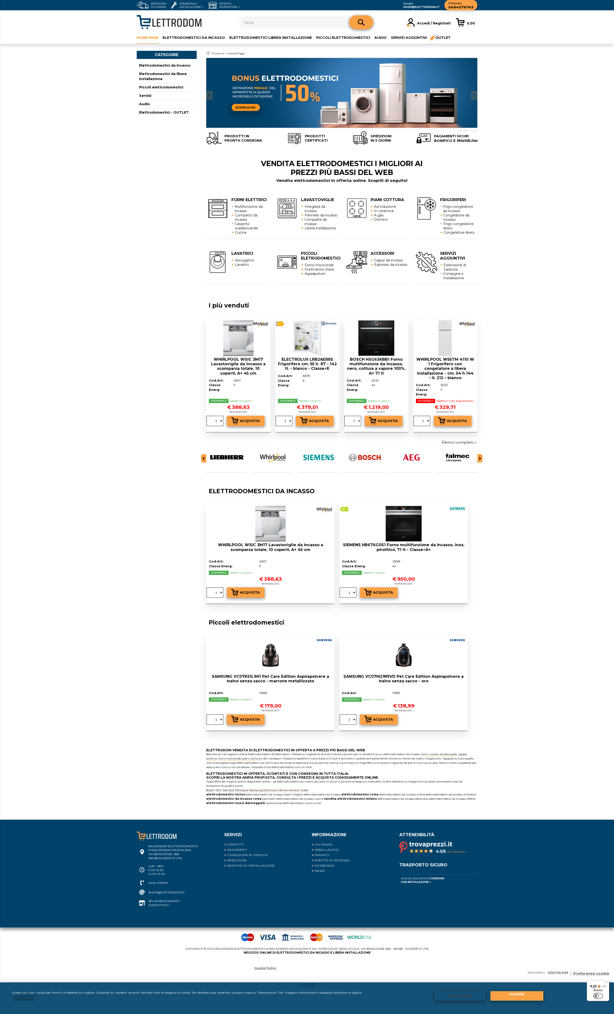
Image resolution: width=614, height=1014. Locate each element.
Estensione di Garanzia (454, 267)
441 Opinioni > (457, 851)
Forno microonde (319, 265)
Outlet (443, 37)
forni (424, 754)
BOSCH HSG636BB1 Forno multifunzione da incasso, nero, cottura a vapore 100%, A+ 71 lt (376, 366)
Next (474, 95)
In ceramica (384, 211)
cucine (433, 754)
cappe (462, 754)
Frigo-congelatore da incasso (458, 208)
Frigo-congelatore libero (458, 226)
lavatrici (211, 758)
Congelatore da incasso (456, 217)
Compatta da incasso (316, 221)
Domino (381, 219)
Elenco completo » (459, 442)
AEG (218, 790)
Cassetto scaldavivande (246, 226)
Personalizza (460, 996)
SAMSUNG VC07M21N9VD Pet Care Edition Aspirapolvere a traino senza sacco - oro (403, 678)
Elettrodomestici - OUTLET (164, 112)
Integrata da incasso (315, 208)
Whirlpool (241, 790)
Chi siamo (324, 844)
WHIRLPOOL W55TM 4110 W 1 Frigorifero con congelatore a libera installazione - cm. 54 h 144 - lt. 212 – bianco (445, 368)
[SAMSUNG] (324, 640)
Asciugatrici (244, 260)
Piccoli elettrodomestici (343, 37)
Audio (380, 37)
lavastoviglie (448, 754)
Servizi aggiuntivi (409, 37)
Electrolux (270, 790)
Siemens (228, 790)
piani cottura (251, 758)
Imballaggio (327, 850)
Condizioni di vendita (247, 855)
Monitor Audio (298, 790)
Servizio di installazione (251, 865)
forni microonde (230, 758)
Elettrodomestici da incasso (194, 37)
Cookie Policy (25, 996)
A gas (379, 215)
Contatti (235, 844)
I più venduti (229, 305)
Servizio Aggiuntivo (422, 880)
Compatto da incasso (246, 217)
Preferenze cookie (591, 973)
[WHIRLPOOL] (260, 324)
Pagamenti (237, 850)
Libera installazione (320, 228)
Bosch (210, 790)
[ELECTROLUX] (329, 324)
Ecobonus (324, 865)
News (320, 871)
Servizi (145, 95)
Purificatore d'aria (319, 269)
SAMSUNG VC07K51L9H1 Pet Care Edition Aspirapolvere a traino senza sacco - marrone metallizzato (270, 678)
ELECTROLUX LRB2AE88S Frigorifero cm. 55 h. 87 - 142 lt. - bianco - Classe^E (307, 364)
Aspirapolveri (315, 274)
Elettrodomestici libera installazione (270, 37)
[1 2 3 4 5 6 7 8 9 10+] (215, 421)
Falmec (283, 790)
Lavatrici (242, 264)
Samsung (256, 790)
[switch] (598, 996)
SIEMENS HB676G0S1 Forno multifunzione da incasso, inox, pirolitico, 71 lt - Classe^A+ (403, 547)
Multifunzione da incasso (249, 208)
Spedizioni (237, 860)
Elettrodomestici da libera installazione (163, 76)
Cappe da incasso (388, 260)
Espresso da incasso (390, 264)
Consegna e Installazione (453, 276)
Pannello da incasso (321, 215)
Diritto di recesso (332, 860)
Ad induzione (385, 206)
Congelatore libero (459, 232)
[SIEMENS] (457, 509)
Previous (209, 95)
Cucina (240, 232)
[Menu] (606, 983)
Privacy (322, 855)
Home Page (147, 37)
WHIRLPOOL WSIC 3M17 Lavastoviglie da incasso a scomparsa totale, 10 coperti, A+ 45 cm (238, 366)
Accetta (516, 994)
